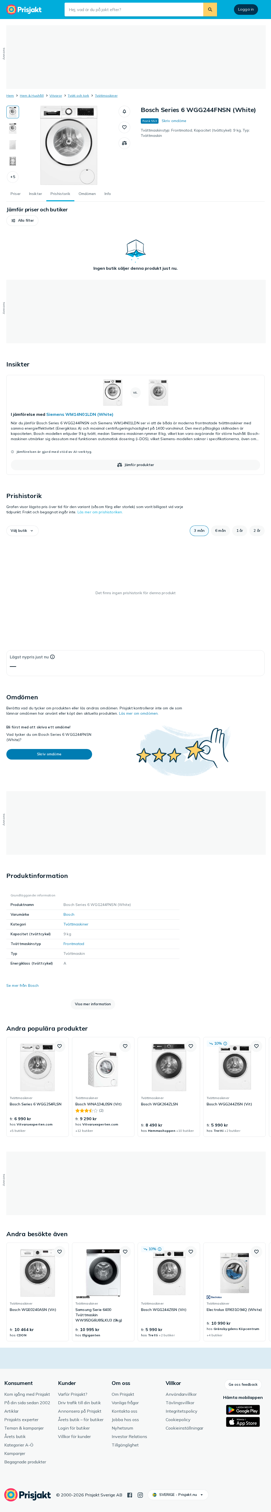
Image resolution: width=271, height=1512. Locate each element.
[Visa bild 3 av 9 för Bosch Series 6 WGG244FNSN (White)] (12, 144)
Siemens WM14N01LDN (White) (80, 414)
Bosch (69, 914)
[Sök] (210, 9)
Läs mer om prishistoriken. (100, 512)
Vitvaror (55, 95)
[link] (135, 425)
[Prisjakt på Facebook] (130, 1494)
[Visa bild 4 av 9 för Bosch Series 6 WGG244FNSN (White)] (12, 161)
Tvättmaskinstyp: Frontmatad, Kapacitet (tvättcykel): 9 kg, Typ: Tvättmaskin (195, 133)
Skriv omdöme (174, 120)
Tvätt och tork (78, 95)
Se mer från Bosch (22, 985)
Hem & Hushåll (32, 95)
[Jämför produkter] (124, 143)
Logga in (246, 9)
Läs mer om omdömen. (139, 713)
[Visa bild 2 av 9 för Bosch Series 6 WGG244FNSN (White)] (12, 128)
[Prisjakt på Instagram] (140, 1494)
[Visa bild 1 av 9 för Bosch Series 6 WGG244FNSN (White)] (12, 112)
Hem (10, 95)
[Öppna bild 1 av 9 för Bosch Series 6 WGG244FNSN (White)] (69, 145)
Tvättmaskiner (106, 95)
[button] (13, 177)
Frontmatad (74, 943)
